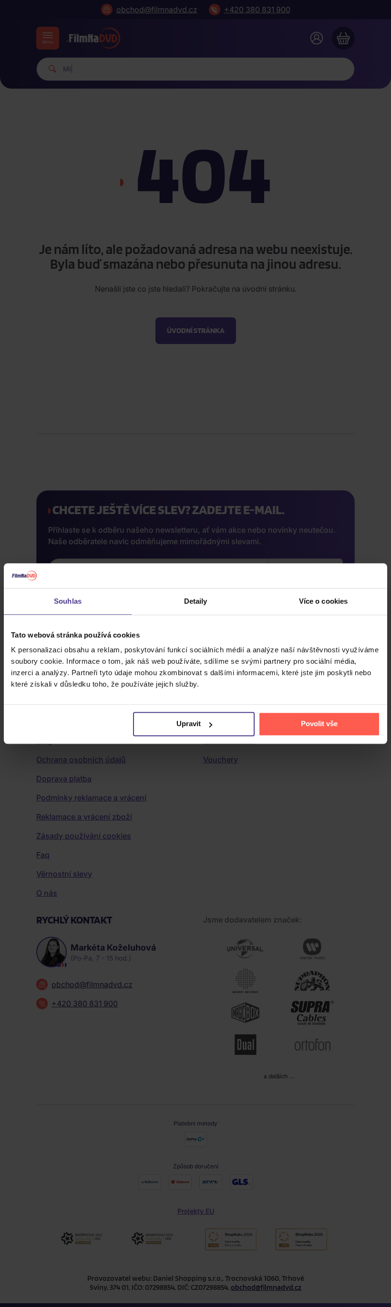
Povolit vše (319, 724)
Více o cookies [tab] (323, 601)
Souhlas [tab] (68, 601)
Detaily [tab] (195, 601)
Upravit (188, 724)
